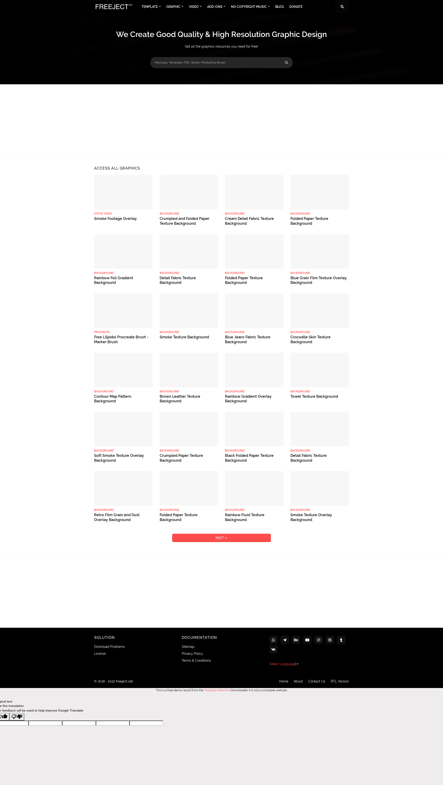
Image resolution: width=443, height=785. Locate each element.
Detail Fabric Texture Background (178, 280)
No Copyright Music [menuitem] (249, 7)
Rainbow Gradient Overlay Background (248, 398)
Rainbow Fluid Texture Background (244, 517)
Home (283, 681)
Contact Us (316, 681)
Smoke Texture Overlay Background (311, 517)
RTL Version (340, 681)
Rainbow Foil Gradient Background (113, 280)
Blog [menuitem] (279, 7)
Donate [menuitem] (295, 7)
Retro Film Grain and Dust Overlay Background (117, 517)
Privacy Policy (192, 653)
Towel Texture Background (314, 396)
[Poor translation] (16, 717)
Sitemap (188, 647)
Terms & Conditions (196, 660)
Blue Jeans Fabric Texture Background (247, 339)
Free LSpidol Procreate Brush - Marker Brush (121, 339)
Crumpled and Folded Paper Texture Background (185, 221)
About (298, 681)
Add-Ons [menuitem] (214, 7)
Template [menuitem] (149, 7)
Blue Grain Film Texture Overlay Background (318, 280)
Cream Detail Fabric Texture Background (249, 221)
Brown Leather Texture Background (180, 398)
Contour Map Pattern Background (112, 398)
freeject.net (124, 681)
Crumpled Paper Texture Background (181, 458)
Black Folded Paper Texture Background (249, 458)
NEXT (220, 538)
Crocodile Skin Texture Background (310, 339)
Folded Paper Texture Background (309, 221)
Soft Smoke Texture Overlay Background (119, 458)
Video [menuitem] (194, 7)
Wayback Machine (217, 690)
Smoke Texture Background (184, 337)
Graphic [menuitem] (173, 7)
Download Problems (109, 647)
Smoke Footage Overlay (115, 218)
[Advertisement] (221, 121)
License (100, 653)
